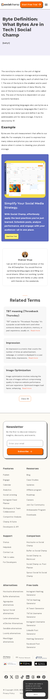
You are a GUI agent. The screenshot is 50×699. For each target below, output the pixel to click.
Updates (30, 485)
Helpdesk (7, 547)
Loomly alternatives (12, 633)
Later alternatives (11, 618)
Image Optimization (18, 370)
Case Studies (32, 480)
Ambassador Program (36, 510)
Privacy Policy (9, 693)
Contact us (8, 552)
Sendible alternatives (12, 628)
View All (25, 398)
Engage (6, 480)
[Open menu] (46, 4)
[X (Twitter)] (11, 677)
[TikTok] (22, 677)
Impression (13, 342)
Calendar (7, 485)
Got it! (36, 694)
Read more (35, 330)
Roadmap (31, 495)
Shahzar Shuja (25, 259)
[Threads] (33, 677)
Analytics (7, 490)
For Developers (10, 562)
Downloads (31, 515)
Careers (30, 500)
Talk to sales (8, 557)
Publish (6, 475)
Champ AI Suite (10, 522)
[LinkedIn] (27, 677)
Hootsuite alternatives (13, 591)
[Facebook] (6, 677)
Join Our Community (35, 505)
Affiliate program (34, 490)
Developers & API (11, 527)
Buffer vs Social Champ (37, 550)
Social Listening (10, 495)
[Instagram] (17, 677)
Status (6, 542)
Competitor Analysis (12, 517)
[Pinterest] (44, 677)
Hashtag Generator (35, 639)
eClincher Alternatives (13, 623)
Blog (28, 475)
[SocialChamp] (10, 4)
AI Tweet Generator (35, 608)
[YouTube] (38, 677)
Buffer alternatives (11, 596)
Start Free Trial (29, 4)
